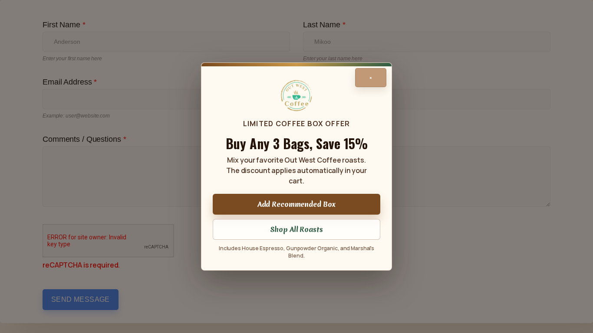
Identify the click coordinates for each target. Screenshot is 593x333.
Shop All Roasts (296, 229)
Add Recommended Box (296, 204)
